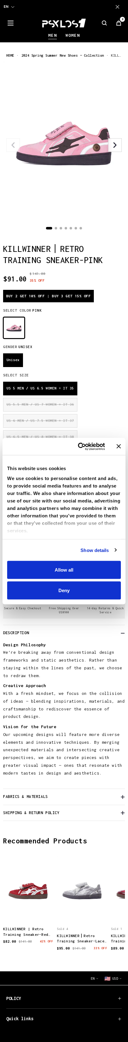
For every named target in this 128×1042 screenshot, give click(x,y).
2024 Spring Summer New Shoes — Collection (62, 55)
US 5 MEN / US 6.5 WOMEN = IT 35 (40, 388)
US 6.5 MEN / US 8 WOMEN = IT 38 (40, 437)
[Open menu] (10, 23)
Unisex (13, 360)
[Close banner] (119, 446)
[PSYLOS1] (64, 23)
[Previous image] (13, 145)
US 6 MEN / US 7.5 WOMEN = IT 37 (40, 420)
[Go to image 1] (49, 228)
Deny (64, 590)
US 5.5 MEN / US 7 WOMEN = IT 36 (40, 404)
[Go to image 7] (81, 228)
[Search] (104, 23)
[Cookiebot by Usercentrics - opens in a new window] (79, 446)
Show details (94, 550)
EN (6, 6)
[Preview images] (28, 912)
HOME (10, 55)
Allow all (64, 570)
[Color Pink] (14, 328)
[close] (119, 7)
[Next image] (115, 145)
